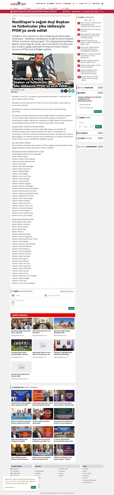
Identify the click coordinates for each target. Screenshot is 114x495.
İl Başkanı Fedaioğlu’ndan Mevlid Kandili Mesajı (63, 353)
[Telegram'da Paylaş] (72, 91)
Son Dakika (15, 471)
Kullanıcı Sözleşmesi (89, 480)
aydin (99, 8)
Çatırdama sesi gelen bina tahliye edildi (20, 375)
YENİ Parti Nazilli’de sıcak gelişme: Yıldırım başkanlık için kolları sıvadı (91, 42)
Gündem (51, 3)
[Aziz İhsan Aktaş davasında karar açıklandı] (21, 323)
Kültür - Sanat (63, 469)
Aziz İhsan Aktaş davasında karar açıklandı (21, 332)
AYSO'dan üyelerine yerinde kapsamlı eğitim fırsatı (90, 61)
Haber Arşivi (16, 473)
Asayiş (59, 3)
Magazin (68, 3)
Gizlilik (85, 478)
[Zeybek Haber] (19, 4)
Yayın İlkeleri (87, 473)
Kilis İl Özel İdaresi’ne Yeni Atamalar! (42, 332)
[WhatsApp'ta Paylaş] (69, 91)
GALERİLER (77, 11)
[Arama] (100, 11)
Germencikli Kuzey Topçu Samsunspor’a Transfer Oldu (64, 404)
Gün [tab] (86, 20)
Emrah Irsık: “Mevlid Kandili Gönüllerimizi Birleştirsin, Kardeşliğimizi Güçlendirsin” (90, 49)
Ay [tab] (93, 20)
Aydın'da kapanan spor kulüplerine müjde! (19, 440)
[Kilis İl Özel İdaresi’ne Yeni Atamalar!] (43, 323)
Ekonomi (62, 471)
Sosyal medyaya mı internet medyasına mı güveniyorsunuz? (89, 99)
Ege (82, 3)
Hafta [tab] (90, 20)
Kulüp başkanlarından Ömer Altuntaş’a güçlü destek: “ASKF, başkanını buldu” (43, 404)
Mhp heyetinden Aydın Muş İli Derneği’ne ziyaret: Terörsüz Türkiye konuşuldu (90, 36)
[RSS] (102, 11)
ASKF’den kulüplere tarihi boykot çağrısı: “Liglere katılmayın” (63, 458)
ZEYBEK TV (67, 11)
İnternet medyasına (86, 108)
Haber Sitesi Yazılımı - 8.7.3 (67, 493)
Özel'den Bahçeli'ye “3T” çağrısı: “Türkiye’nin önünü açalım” (34, 11)
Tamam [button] (33, 487)
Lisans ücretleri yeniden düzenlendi (41, 422)
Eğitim (61, 476)
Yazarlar (86, 11)
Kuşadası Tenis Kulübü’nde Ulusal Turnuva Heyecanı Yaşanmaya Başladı (63, 422)
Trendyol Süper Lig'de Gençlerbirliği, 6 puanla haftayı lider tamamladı (19, 353)
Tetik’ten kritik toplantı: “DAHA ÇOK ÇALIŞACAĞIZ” (91, 66)
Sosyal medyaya (85, 105)
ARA (99, 127)
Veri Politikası (87, 482)
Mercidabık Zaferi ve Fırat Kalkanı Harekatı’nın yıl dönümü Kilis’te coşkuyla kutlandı (42, 353)
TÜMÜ (100, 87)
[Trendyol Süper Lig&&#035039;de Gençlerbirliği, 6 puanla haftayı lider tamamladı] (21, 345)
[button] (101, 3)
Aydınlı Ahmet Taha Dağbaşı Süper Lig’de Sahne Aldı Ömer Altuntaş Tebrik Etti (21, 404)
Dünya (61, 473)
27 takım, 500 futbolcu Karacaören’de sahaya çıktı (63, 440)
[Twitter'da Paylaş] (65, 91)
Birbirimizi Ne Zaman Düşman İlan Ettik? (91, 30)
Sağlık (89, 3)
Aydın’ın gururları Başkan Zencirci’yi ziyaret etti (42, 458)
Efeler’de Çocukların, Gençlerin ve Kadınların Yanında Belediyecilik (91, 55)
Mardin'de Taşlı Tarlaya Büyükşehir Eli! (62, 332)
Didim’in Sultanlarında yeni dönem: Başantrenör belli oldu (21, 422)
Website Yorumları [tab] (67, 291)
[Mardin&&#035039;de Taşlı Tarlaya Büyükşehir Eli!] (64, 323)
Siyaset (97, 3)
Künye (85, 471)
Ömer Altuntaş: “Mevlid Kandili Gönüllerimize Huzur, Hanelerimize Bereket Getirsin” (91, 24)
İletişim (95, 11)
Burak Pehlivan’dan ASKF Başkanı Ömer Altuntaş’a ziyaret (90, 78)
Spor (76, 3)
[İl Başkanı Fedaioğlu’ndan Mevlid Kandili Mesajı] (64, 345)
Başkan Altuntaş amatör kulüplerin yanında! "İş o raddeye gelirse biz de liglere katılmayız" (42, 440)
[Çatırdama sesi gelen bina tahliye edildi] (21, 367)
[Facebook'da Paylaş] (62, 91)
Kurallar (86, 476)
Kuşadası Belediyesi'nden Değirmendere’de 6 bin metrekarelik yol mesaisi (89, 72)
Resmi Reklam (41, 3)
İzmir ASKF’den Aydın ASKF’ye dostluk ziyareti (19, 458)
